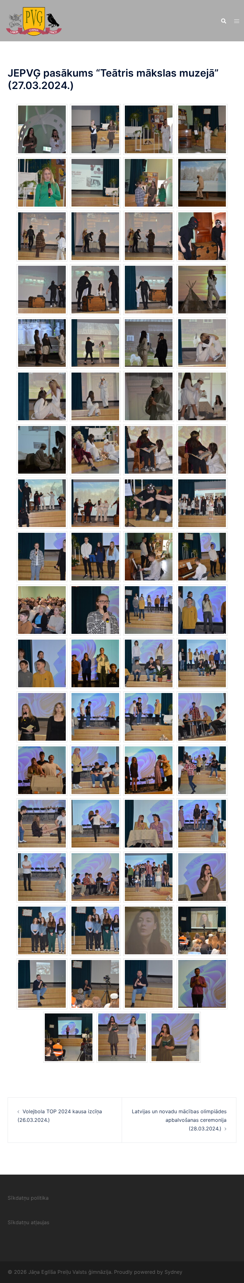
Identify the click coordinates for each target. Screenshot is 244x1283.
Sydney (173, 1272)
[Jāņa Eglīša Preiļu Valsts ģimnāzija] (34, 20)
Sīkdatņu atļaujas (28, 1222)
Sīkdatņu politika (28, 1198)
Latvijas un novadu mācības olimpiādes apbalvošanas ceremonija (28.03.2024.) (179, 1120)
